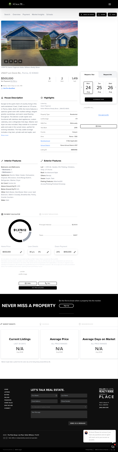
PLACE (37, 435)
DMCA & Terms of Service (101, 449)
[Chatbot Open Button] (113, 447)
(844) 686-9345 (104, 407)
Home (6, 389)
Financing (7, 400)
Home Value (8, 403)
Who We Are (8, 405)
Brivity (10, 449)
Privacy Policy (89, 449)
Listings (7, 392)
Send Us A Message (77, 423)
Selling (6, 397)
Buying (6, 395)
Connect (7, 408)
